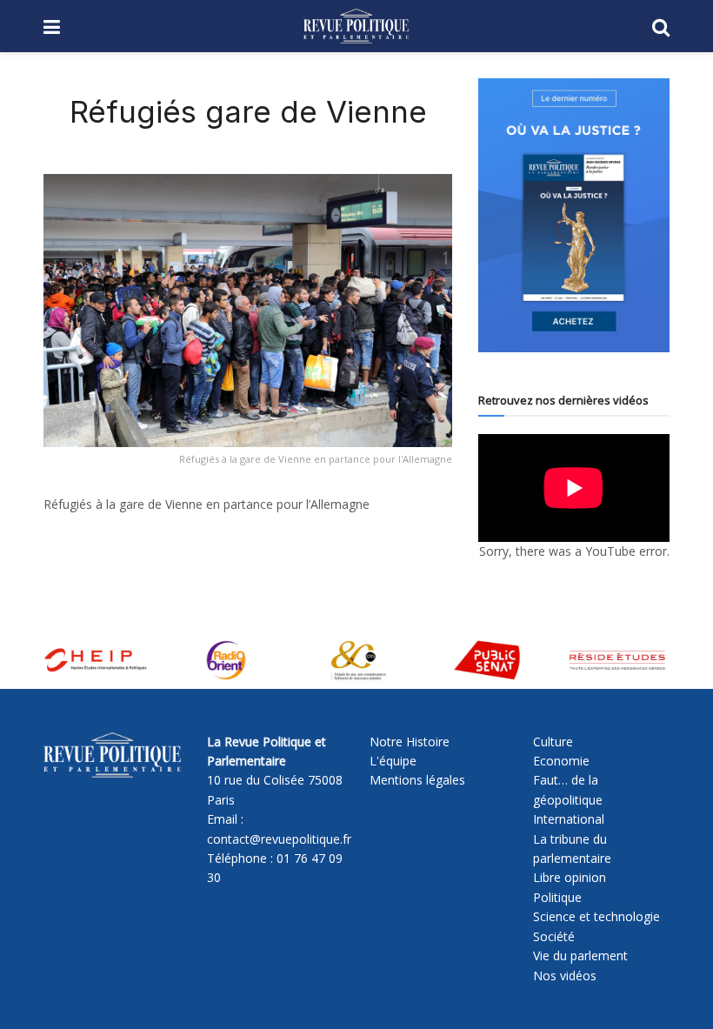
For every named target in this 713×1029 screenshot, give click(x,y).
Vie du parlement (580, 955)
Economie (561, 760)
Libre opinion (569, 877)
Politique (557, 897)
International (568, 819)
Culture (553, 741)
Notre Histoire (410, 741)
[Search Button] (661, 26)
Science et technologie (596, 916)
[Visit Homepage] (356, 26)
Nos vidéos (564, 975)
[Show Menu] (51, 26)
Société (554, 936)
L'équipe (393, 760)
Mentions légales (417, 780)
